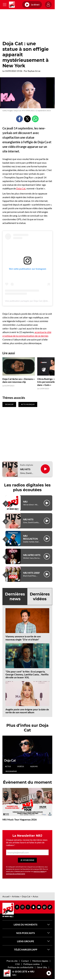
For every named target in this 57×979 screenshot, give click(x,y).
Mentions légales (40, 961)
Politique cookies (31, 964)
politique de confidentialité (15, 874)
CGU (17, 964)
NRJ (25, 501)
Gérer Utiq (42, 967)
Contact (25, 961)
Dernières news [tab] (15, 596)
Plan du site (12, 961)
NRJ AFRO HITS (31, 554)
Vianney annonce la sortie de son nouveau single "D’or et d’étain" (23, 638)
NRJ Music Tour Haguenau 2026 (19, 819)
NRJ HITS (25, 469)
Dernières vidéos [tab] (40, 596)
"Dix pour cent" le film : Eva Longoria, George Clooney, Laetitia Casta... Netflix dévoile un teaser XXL (27, 674)
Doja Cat (21, 188)
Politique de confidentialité (20, 967)
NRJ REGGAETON (30, 537)
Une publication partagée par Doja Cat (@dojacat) (29, 301)
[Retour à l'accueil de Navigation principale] (12, 5)
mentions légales (39, 871)
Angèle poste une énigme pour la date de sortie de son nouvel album (27, 711)
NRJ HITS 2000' (31, 572)
